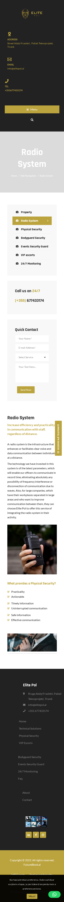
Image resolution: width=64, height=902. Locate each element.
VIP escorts (28, 255)
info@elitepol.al (15, 68)
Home (14, 175)
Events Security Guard (34, 246)
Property (26, 212)
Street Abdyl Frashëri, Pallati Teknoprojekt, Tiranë (30, 45)
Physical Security (31, 229)
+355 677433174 (38, 710)
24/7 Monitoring (31, 264)
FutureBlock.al (32, 864)
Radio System (29, 221)
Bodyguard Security (33, 238)
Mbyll (32, 896)
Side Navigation (28, 175)
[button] (54, 894)
